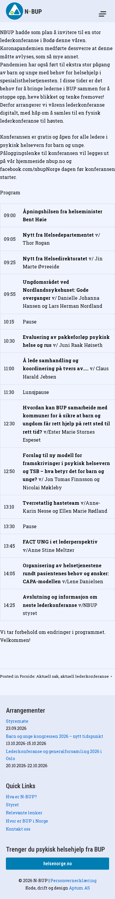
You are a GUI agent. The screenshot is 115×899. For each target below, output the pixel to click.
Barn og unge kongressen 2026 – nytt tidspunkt (54, 736)
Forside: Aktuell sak (39, 676)
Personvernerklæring (73, 880)
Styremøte (17, 721)
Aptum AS (79, 888)
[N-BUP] (24, 11)
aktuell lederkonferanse (84, 676)
